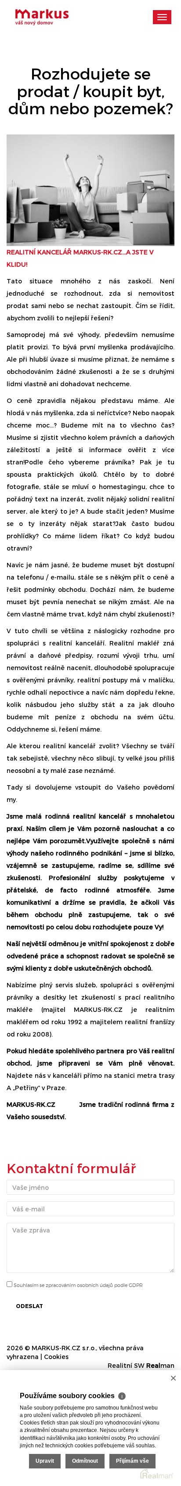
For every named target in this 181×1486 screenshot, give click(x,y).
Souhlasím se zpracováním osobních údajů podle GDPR (77, 1285)
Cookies (56, 1356)
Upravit (45, 1461)
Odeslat (29, 1306)
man (160, 1365)
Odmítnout (85, 1461)
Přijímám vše (132, 1461)
